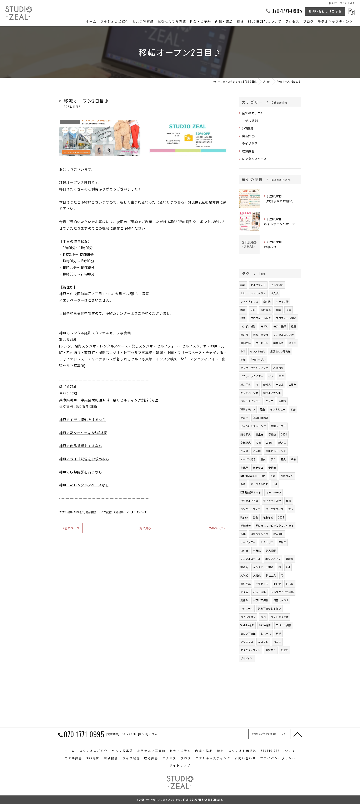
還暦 (293, 326)
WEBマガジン (247, 409)
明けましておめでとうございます (275, 525)
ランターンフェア (250, 509)
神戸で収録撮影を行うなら (80, 471)
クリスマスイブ (274, 509)
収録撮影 (118, 512)
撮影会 (244, 567)
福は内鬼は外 (260, 417)
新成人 (267, 384)
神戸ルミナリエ (272, 393)
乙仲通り (278, 368)
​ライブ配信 (105, 512)
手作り (282, 401)
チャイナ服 (282, 301)
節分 (293, 409)
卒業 (278, 310)
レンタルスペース (136, 512)
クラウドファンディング (254, 368)
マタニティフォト (250, 650)
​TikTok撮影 (265, 625)
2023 (281, 376)
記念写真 (245, 434)
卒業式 (257, 550)
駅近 (278, 633)
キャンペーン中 (249, 393)
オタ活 (244, 592)
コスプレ (263, 641)
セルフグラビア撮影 (282, 592)
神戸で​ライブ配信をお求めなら (84, 458)
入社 (258, 442)
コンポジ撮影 (248, 326)
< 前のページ (70, 528)
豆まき (244, 417)
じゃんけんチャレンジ (253, 426)
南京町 (267, 301)
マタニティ (246, 608)
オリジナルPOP (259, 484)
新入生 (282, 442)
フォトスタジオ (280, 617)
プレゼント (262, 343)
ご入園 (257, 451)
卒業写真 (278, 343)
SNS (242, 351)
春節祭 (272, 434)
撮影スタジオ (260, 334)
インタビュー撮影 (263, 567)
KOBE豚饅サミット (250, 492)
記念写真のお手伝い (269, 608)
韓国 (242, 318)
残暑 (293, 459)
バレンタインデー (250, 401)
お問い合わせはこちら (325, 11)
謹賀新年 (245, 525)
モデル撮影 (66, 512)
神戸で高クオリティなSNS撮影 (83, 432)
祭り (273, 459)
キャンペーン (273, 492)
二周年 (292, 384)
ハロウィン (287, 476)
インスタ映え (257, 351)
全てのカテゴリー (254, 113)
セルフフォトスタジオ (253, 293)
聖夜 (255, 517)
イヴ (270, 376)
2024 (284, 434)
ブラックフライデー (251, 376)
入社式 (257, 575)
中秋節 (272, 467)
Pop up (244, 517)
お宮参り (271, 650)
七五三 (277, 641)
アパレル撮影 (283, 625)
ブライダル (246, 658)
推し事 (290, 583)
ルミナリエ (267, 542)
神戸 (263, 617)
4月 (288, 567)
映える (292, 343)
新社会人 (271, 575)
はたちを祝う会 (259, 534)
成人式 (275, 293)
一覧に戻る (143, 528)
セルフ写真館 (248, 633)
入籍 (272, 476)
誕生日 (259, 434)
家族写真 (266, 310)
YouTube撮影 (247, 625)
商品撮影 (91, 512)
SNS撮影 (79, 512)
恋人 (290, 509)
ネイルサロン (248, 617)
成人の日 (278, 534)
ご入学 (244, 451)
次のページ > (216, 528)
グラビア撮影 (260, 600)
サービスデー (248, 542)
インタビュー (277, 409)
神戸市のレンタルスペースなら (84, 484)
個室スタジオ (281, 600)
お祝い (270, 442)
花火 (283, 459)
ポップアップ (273, 558)
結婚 (242, 285)
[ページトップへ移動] (298, 734)
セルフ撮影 (277, 285)
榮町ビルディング (276, 451)
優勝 (288, 500)
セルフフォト (258, 285)
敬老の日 (258, 467)
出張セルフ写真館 (280, 351)
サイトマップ (180, 765)
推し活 (277, 583)
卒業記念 (245, 442)
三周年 (282, 542)
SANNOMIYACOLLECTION (252, 476)
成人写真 (245, 384)
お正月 (244, 334)
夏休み (244, 600)
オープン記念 (247, 459)
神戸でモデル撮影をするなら (82, 419)
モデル (264, 326)
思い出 (244, 550)
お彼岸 (244, 467)
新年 (242, 534)
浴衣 (262, 459)
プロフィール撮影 (286, 318)
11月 (275, 484)
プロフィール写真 (261, 318)
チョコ (270, 401)
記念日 (285, 650)
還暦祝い (245, 343)
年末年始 (268, 517)
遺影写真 (245, 583)
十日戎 (280, 384)
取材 (262, 409)
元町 (253, 310)
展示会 (289, 558)
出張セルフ (262, 583)
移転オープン (258, 359)
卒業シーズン (278, 426)
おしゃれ (266, 633)
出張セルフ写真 (249, 500)
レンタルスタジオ (283, 334)
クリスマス (246, 641)
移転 (242, 359)
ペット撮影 (259, 592)
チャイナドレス (249, 301)
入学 (288, 310)
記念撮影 (271, 550)
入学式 (244, 575)
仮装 (242, 484)
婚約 (242, 310)
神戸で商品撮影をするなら (80, 445)
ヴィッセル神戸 (272, 500)
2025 (281, 517)
